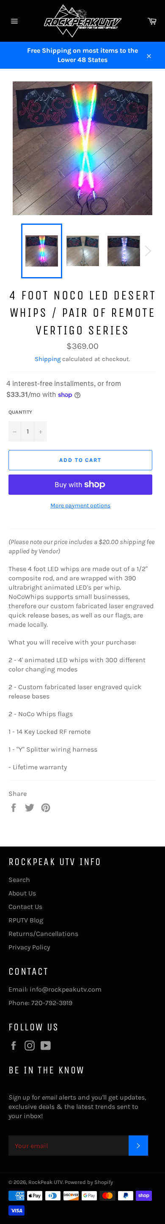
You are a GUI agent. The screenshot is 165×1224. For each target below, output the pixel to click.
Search (19, 880)
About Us (22, 893)
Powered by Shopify (89, 1182)
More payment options (80, 505)
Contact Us (25, 907)
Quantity (20, 412)
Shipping (47, 359)
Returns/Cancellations (43, 934)
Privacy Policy (29, 947)
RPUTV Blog (25, 920)
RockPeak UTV (45, 1182)
